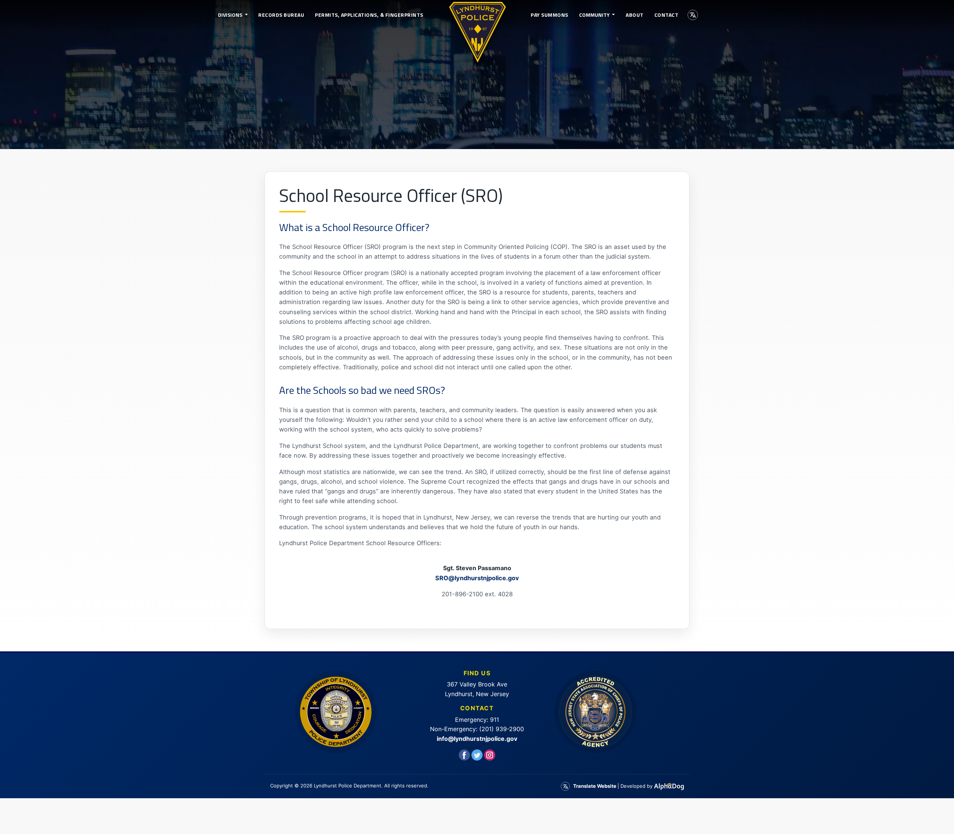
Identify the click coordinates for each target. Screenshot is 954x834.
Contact (666, 15)
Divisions (230, 15)
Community (595, 15)
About (634, 15)
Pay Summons (549, 15)
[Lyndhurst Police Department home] (477, 15)
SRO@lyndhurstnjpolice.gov (477, 578)
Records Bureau (281, 15)
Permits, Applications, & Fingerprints (369, 15)
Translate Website (594, 786)
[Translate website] (693, 15)
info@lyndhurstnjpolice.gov (477, 738)
